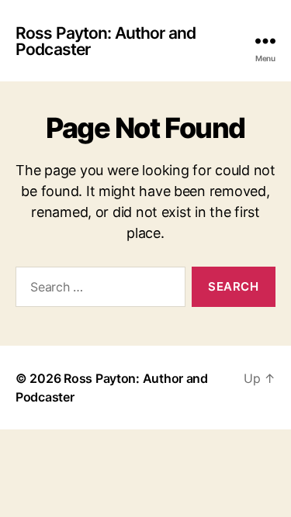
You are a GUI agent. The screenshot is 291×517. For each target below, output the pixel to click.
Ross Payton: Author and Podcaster (106, 41)
